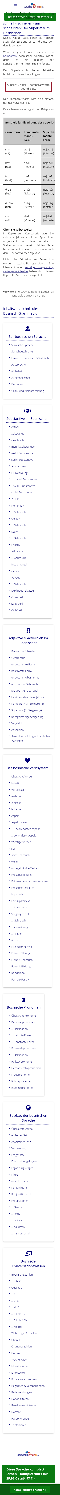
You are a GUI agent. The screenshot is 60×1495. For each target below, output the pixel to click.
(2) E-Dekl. (17, 603)
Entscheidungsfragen (24, 1161)
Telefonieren (18, 1425)
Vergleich (17, 723)
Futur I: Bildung (20, 953)
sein (13, 848)
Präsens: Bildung (21, 874)
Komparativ (10, 56)
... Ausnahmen (19, 907)
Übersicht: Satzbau (22, 1129)
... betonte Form (21, 1035)
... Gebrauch (18, 512)
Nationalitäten (20, 1399)
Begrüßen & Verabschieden (28, 1386)
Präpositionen (19, 1201)
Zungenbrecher (20, 378)
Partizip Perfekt (20, 901)
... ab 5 (15, 1307)
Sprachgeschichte (22, 351)
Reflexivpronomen (22, 1061)
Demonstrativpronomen (26, 1068)
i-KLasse (16, 809)
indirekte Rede (20, 1181)
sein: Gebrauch (20, 855)
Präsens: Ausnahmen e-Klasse (29, 881)
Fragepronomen (21, 1074)
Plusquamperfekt (21, 947)
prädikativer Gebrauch (25, 690)
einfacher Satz (19, 1135)
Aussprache (18, 364)
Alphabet (16, 371)
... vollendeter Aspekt (23, 835)
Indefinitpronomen (22, 1087)
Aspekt (15, 816)
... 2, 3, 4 (16, 1300)
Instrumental (19, 564)
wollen (15, 861)
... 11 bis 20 (18, 1314)
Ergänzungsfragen (22, 1168)
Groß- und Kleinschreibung (27, 391)
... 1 (13, 1294)
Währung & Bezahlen (24, 1333)
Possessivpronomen (23, 1048)
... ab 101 (16, 1327)
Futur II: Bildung (21, 966)
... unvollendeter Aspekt (25, 829)
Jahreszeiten (18, 1372)
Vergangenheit (20, 914)
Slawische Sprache (22, 345)
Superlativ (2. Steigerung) (26, 710)
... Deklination (19, 1029)
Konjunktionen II (21, 1194)
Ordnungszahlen (21, 1346)
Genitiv (15, 518)
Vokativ (15, 577)
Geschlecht (18, 440)
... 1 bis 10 (17, 1281)
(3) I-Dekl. (17, 610)
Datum (15, 1353)
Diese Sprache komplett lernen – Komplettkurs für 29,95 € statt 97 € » (27, 1473)
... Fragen (16, 934)
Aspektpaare (19, 822)
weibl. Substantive (22, 453)
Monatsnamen (20, 1366)
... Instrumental (20, 1233)
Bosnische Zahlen (22, 1274)
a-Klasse (16, 796)
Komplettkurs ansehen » (30, 1490)
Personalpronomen (23, 1022)
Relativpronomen (21, 1081)
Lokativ (15, 545)
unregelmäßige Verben (25, 868)
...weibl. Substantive (23, 486)
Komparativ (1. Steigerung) (27, 703)
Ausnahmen (18, 466)
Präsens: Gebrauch (22, 888)
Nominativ (17, 505)
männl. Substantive (23, 446)
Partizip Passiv (20, 979)
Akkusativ (17, 551)
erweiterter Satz (21, 1142)
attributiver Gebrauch (24, 684)
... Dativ (15, 1214)
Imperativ (17, 894)
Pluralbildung (19, 473)
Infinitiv (15, 783)
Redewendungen (21, 1392)
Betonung (17, 384)
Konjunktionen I (20, 1187)
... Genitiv (16, 1207)
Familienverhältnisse (23, 1405)
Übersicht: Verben (22, 776)
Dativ (14, 532)
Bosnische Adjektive (23, 651)
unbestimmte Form (23, 664)
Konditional (18, 973)
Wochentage (19, 1359)
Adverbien (17, 730)
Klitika (15, 1174)
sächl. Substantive (22, 459)
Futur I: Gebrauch (22, 960)
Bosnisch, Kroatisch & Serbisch (30, 358)
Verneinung (18, 1148)
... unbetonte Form (22, 1042)
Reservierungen (20, 1418)
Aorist (15, 940)
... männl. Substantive (24, 479)
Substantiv (17, 433)
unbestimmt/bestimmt (25, 677)
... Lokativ (17, 1220)
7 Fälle (15, 499)
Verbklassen (18, 790)
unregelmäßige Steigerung (27, 717)
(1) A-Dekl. (17, 597)
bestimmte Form (21, 671)
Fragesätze (18, 1155)
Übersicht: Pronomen (24, 1015)
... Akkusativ (18, 1227)
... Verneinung (19, 927)
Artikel (15, 427)
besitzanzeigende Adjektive (27, 697)
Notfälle (16, 1412)
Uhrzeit (15, 1340)
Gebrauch (17, 571)
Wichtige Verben (21, 842)
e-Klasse (16, 803)
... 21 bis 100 (19, 1320)
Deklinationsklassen (23, 590)
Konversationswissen (24, 1379)
